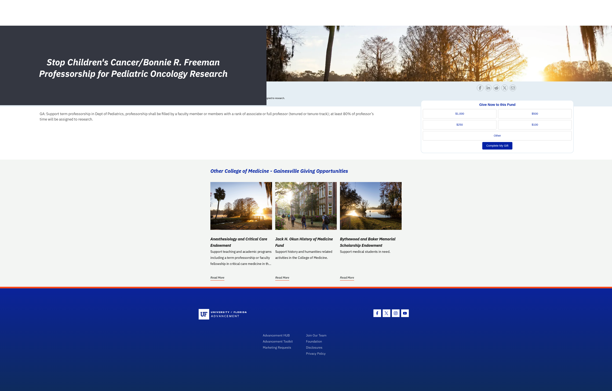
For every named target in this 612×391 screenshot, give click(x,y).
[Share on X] (505, 89)
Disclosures (314, 347)
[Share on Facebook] (481, 89)
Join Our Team (316, 335)
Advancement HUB (276, 335)
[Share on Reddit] (497, 89)
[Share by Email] (514, 89)
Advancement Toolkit (278, 341)
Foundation (314, 341)
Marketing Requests (277, 347)
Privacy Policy (316, 353)
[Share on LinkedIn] (489, 89)
